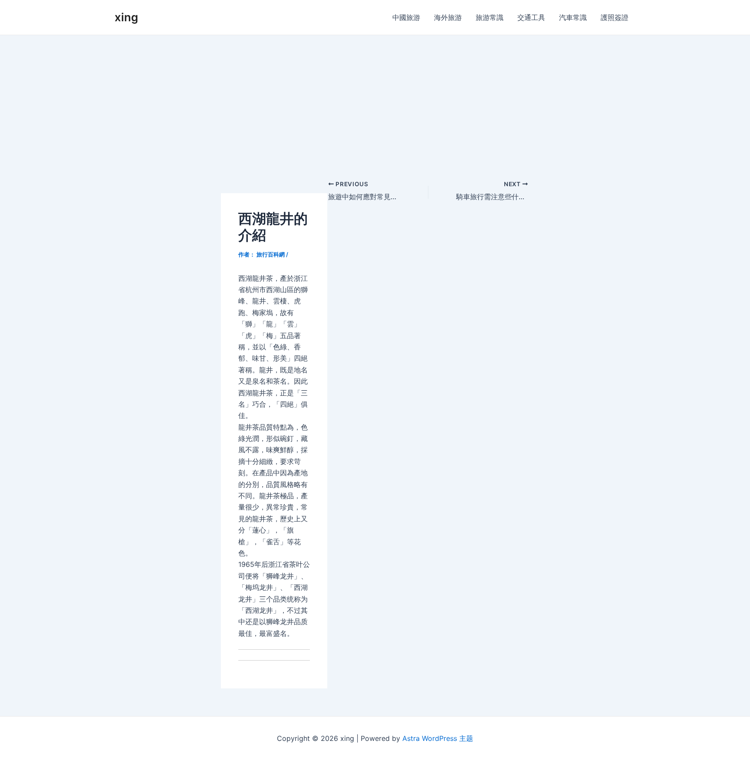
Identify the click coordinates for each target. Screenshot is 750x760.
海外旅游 (448, 17)
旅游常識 (489, 17)
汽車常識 (573, 17)
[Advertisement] (375, 100)
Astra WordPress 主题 (437, 738)
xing (126, 17)
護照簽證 (614, 17)
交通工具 (531, 17)
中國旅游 (406, 17)
